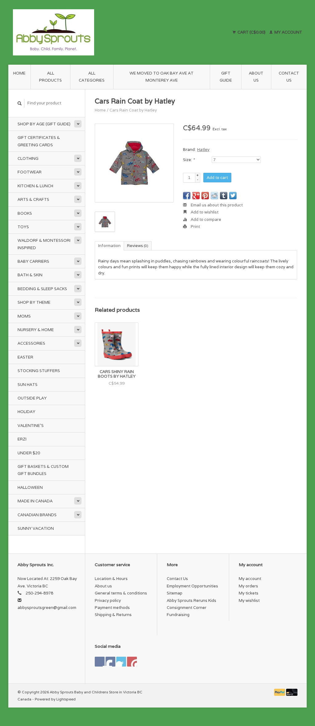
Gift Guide (226, 77)
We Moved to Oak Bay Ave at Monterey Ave (161, 77)
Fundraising (178, 614)
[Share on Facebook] (186, 195)
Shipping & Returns (113, 614)
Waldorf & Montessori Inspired (44, 244)
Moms (24, 316)
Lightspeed (66, 699)
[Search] (19, 103)
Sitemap (174, 593)
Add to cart (217, 177)
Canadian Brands (37, 514)
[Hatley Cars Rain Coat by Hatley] (134, 163)
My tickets (248, 593)
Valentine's (31, 425)
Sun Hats (28, 384)
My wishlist (249, 600)
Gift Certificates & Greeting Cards (39, 141)
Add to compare (205, 219)
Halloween (30, 487)
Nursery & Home (36, 329)
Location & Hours (111, 578)
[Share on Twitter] (233, 195)
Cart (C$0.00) (251, 32)
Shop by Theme (34, 302)
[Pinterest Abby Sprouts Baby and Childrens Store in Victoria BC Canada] (121, 662)
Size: (188, 159)
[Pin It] (205, 195)
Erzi (22, 439)
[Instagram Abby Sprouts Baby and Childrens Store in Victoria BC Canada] (132, 662)
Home (19, 73)
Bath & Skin (30, 275)
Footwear (30, 172)
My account (287, 32)
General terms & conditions (121, 593)
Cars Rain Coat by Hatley (133, 110)
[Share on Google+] (196, 195)
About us (256, 77)
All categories (92, 77)
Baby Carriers (33, 261)
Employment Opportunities (192, 586)
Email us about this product (216, 205)
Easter (25, 357)
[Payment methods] (280, 692)
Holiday (26, 411)
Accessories (31, 343)
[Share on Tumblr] (223, 195)
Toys (23, 226)
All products (50, 77)
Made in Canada (35, 501)
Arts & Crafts (33, 199)
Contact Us (289, 77)
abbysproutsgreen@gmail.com (47, 607)
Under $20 (29, 453)
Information (109, 245)
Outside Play (32, 398)
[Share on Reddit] (214, 195)
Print (195, 226)
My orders (248, 586)
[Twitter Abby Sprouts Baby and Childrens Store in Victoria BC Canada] (110, 662)
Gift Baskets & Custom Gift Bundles (43, 470)
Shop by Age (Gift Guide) (44, 124)
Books (25, 213)
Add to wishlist (204, 212)
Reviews (137, 245)
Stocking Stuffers (39, 370)
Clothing (28, 158)
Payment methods (112, 607)
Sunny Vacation (36, 528)
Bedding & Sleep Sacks (42, 288)
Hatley (203, 149)
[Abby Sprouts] (91, 32)
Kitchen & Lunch (35, 186)
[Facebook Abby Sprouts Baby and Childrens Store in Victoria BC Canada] (100, 662)
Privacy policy (108, 600)
